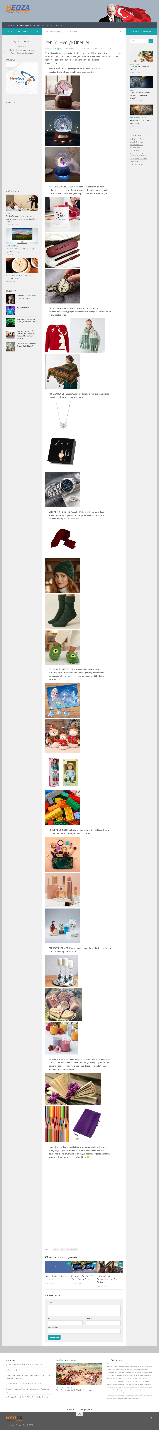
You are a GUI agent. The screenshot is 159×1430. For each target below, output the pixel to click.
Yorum (51, 1302)
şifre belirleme (135, 1399)
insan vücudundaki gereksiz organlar (122, 1381)
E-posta (89, 1318)
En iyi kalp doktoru (136, 147)
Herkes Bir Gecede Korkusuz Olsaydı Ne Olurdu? (27, 297)
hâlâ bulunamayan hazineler (130, 1378)
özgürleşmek (127, 1399)
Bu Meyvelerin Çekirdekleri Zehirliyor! (139, 68)
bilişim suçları (132, 1367)
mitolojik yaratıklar (138, 1390)
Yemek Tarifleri (29, 275)
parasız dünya (111, 1393)
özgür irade (121, 1399)
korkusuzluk (127, 1387)
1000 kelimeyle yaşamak (131, 1364)
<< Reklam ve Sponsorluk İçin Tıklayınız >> (79, 1409)
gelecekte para (140, 1372)
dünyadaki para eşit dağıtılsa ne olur (116, 1372)
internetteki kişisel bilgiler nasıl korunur (122, 1384)
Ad (49, 1318)
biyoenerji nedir (140, 1367)
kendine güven (119, 1387)
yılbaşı (62, 1249)
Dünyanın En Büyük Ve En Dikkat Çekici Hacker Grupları (27, 320)
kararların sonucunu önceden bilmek (142, 1384)
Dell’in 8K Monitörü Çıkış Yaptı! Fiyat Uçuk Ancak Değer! (20, 250)
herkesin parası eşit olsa (142, 1375)
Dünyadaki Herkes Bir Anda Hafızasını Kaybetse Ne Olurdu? (140, 95)
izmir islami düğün (136, 153)
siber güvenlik (113, 1396)
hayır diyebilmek (131, 1375)
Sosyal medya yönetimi (138, 158)
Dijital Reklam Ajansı (137, 142)
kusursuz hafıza (134, 1387)
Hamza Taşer (56, 48)
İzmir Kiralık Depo (136, 164)
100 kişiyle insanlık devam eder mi (116, 1364)
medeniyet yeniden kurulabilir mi (124, 1390)
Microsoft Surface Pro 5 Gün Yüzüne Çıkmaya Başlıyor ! (82, 1278)
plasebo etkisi (118, 1393)
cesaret (117, 1370)
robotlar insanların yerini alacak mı (131, 1393)
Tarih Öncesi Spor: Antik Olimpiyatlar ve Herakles (75, 1390)
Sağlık (132, 64)
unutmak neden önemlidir (137, 1396)
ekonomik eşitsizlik (131, 1372)
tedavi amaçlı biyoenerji (124, 1396)
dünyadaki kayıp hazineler (141, 1370)
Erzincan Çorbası (12, 278)
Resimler (37, 25)
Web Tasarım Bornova (138, 139)
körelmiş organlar (143, 1387)
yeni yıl (56, 1249)
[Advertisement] (84, 1190)
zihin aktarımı (114, 1399)
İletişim (58, 25)
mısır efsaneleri (147, 1390)
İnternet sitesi (53, 1327)
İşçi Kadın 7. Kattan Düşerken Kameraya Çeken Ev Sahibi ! (108, 1279)
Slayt (64, 31)
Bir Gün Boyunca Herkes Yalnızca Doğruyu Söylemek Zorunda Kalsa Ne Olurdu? (21, 219)
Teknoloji (9, 25)
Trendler (72, 31)
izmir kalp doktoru (136, 144)
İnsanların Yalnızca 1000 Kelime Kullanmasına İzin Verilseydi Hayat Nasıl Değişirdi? (26, 335)
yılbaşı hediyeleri (72, 1249)
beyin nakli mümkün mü (121, 1367)
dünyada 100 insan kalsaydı (127, 1370)
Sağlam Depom (135, 161)
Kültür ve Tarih (135, 118)
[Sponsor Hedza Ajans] (37, 31)
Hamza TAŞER (135, 150)
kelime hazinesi (111, 1387)
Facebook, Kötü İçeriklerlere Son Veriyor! (56, 1278)
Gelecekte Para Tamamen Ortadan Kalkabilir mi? (26, 344)
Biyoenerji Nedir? (23, 307)
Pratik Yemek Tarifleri (14, 275)
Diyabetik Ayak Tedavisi (138, 155)
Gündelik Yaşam (23, 25)
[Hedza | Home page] (18, 9)
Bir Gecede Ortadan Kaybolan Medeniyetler (140, 122)
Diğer (48, 25)
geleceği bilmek (122, 1375)
